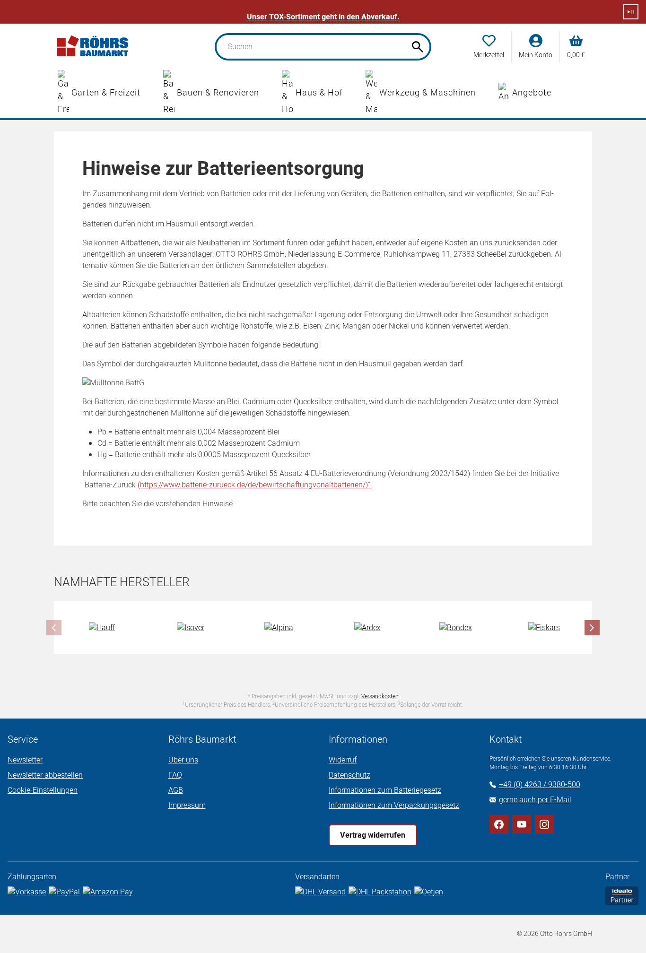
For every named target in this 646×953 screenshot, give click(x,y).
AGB (175, 790)
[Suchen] (418, 47)
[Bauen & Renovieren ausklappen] (268, 93)
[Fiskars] (544, 627)
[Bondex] (455, 627)
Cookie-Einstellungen (43, 790)
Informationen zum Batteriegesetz (385, 790)
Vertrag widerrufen (372, 835)
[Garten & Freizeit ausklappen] (150, 93)
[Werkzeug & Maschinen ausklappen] (485, 93)
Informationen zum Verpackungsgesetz (394, 805)
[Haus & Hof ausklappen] (352, 93)
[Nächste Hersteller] (592, 627)
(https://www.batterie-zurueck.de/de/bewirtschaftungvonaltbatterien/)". (255, 485)
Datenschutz (349, 775)
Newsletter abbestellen (45, 775)
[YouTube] (521, 824)
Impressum (187, 805)
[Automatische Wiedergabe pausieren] (630, 11)
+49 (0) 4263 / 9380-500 (539, 784)
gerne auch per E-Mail (535, 800)
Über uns (183, 760)
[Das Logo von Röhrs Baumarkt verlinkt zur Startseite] (93, 46)
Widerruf (343, 760)
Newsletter (25, 760)
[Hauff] (102, 627)
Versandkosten (380, 696)
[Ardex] (367, 627)
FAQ (175, 775)
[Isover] (190, 627)
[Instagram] (544, 824)
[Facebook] (498, 824)
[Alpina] (278, 627)
